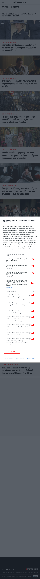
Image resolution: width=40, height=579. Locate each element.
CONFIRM (12, 352)
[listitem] (20, 255)
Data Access (20, 359)
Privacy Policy (31, 359)
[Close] (36, 220)
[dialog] (20, 289)
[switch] (32, 259)
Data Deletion (9, 359)
